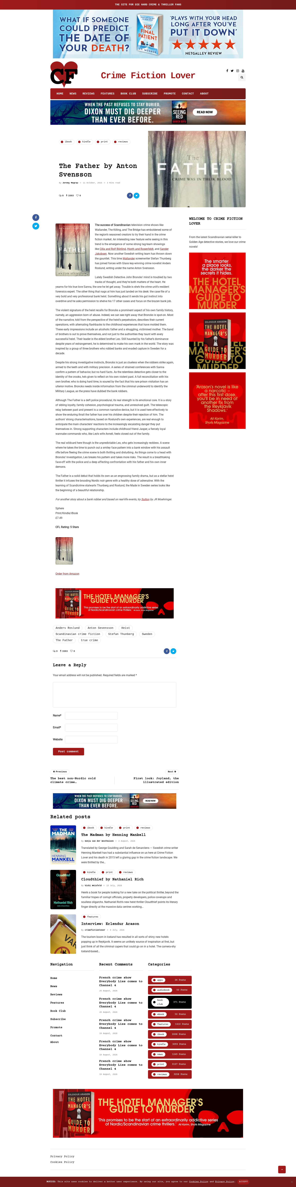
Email (57, 727)
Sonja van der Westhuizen (99, 841)
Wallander (129, 258)
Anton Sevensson (100, 628)
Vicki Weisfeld (93, 885)
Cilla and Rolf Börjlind (113, 249)
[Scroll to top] (282, 1169)
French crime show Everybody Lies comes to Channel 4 (121, 981)
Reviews (89, 93)
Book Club (128, 93)
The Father (64, 640)
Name (57, 715)
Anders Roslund (68, 628)
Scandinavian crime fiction (78, 634)
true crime (89, 640)
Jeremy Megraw (70, 183)
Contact (188, 93)
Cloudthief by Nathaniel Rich (112, 879)
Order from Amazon (67, 573)
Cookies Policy (62, 1162)
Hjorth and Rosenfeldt (140, 249)
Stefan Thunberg (121, 634)
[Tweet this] (136, 196)
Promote (170, 93)
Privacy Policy (62, 1156)
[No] (291, 1182)
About (204, 93)
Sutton (145, 499)
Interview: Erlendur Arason (110, 924)
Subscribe (150, 93)
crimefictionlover (95, 930)
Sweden (147, 634)
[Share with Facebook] (130, 196)
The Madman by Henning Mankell (113, 835)
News (73, 93)
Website (58, 739)
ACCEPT (243, 1181)
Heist (125, 628)
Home (60, 93)
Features (107, 93)
